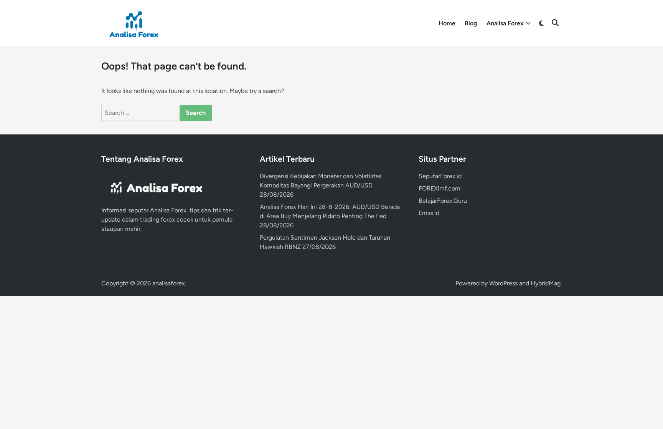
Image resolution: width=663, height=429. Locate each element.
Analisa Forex (505, 23)
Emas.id (429, 213)
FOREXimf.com (439, 188)
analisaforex (168, 283)
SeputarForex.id (440, 176)
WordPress (503, 283)
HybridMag (546, 283)
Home (447, 23)
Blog (471, 23)
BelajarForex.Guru (443, 200)
